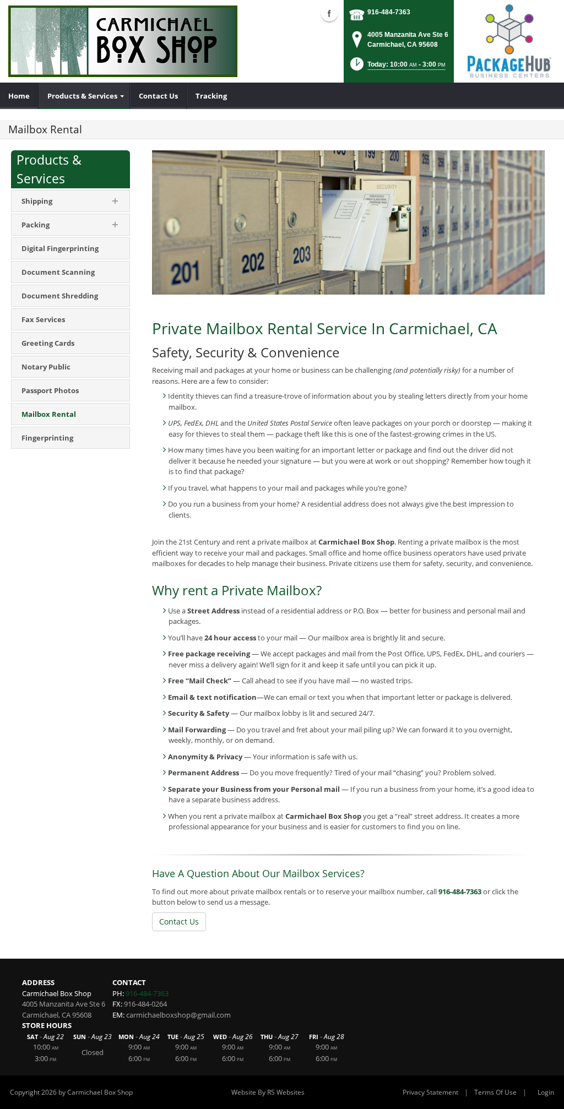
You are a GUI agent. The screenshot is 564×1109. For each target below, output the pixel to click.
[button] (397, 67)
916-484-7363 (388, 12)
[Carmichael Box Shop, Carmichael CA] (122, 41)
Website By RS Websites (268, 1092)
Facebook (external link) (329, 13)
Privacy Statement (430, 1092)
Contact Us (179, 921)
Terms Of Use (495, 1092)
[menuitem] (19, 96)
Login (546, 1092)
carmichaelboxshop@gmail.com (178, 1015)
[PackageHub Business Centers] (509, 40)
